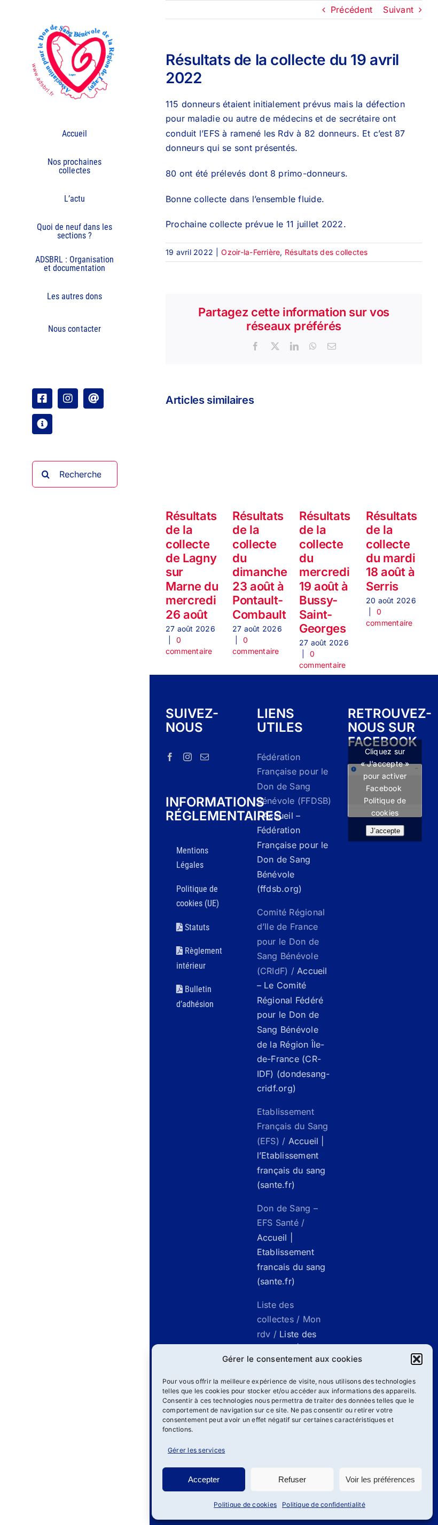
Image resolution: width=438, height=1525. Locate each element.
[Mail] (204, 757)
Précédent (351, 9)
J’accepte (385, 831)
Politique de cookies (245, 1504)
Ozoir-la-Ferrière (250, 252)
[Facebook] (170, 757)
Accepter (204, 1479)
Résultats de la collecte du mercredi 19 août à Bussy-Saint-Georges (324, 572)
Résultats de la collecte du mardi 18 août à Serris (391, 551)
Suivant (398, 9)
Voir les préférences (380, 1479)
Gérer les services (196, 1450)
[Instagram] (187, 757)
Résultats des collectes (326, 252)
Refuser (292, 1479)
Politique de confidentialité (323, 1504)
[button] (416, 1359)
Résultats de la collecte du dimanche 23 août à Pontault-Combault (259, 565)
